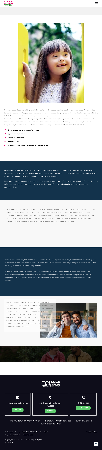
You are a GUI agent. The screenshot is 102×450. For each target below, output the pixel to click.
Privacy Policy (91, 432)
